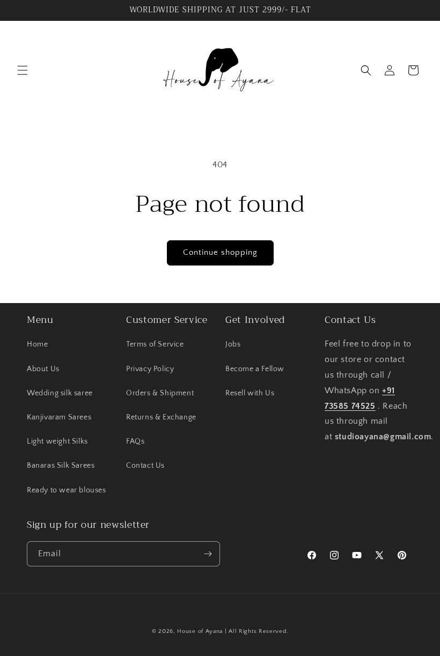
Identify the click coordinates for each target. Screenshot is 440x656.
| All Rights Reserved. (256, 631)
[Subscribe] (207, 553)
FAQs (135, 441)
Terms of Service (155, 344)
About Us (43, 369)
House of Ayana (200, 631)
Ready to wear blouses (66, 490)
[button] (22, 70)
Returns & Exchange (161, 417)
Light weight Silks (57, 441)
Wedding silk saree (60, 393)
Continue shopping (220, 252)
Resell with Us (249, 393)
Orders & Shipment (160, 393)
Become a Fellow (254, 369)
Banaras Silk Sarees (60, 465)
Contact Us (145, 465)
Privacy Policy (150, 369)
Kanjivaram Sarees (59, 417)
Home (37, 344)
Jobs (232, 344)
